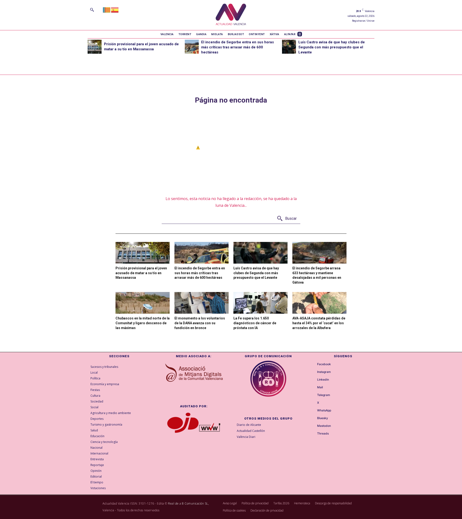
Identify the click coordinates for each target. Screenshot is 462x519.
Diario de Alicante (249, 425)
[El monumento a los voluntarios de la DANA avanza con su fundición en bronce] (201, 303)
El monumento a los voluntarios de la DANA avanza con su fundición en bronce (199, 323)
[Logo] (231, 15)
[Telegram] (313, 395)
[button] (92, 9)
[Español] (115, 9)
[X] (313, 403)
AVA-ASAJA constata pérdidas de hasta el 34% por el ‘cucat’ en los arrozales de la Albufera (318, 323)
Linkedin (323, 379)
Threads (323, 433)
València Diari (246, 437)
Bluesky (322, 418)
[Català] (107, 9)
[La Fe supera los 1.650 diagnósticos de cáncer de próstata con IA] (260, 303)
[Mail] (313, 387)
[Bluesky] (313, 418)
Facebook (324, 364)
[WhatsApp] (313, 411)
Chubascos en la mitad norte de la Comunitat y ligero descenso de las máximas (143, 323)
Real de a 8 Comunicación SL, (188, 503)
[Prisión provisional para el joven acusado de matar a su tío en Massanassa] (95, 47)
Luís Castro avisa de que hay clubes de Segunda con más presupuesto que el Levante (331, 47)
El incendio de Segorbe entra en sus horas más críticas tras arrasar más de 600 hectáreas (237, 47)
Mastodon (324, 426)
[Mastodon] (313, 426)
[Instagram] (313, 372)
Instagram (324, 372)
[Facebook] (313, 364)
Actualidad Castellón (251, 431)
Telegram (323, 395)
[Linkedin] (313, 380)
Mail (320, 387)
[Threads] (313, 434)
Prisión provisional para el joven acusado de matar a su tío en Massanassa (141, 272)
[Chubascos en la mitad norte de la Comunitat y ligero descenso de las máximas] (143, 303)
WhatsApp (324, 410)
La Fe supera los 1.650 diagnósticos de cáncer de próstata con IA (254, 323)
